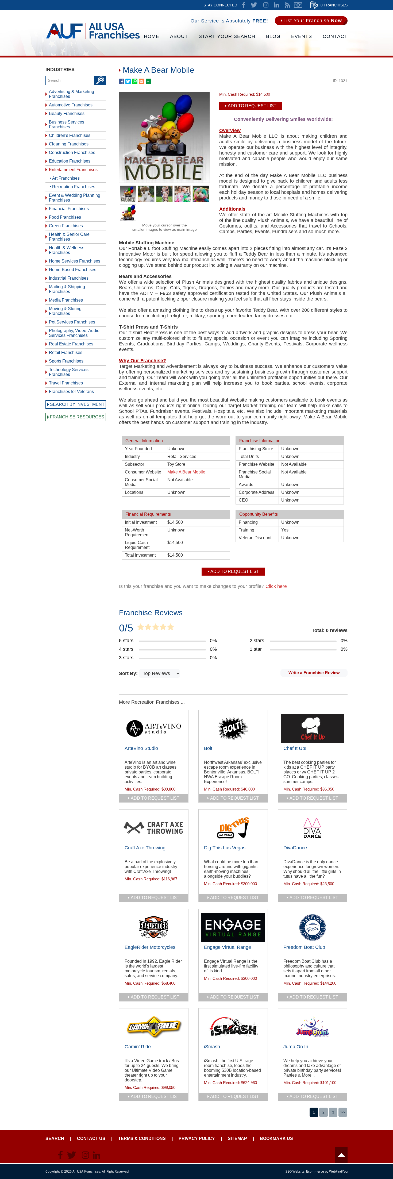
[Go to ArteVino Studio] (154, 728)
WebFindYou (338, 1171)
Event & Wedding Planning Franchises (74, 197)
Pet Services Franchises (72, 322)
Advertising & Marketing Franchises (71, 94)
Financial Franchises (69, 208)
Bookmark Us (276, 1138)
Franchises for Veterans (71, 391)
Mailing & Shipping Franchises (67, 289)
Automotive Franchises (71, 105)
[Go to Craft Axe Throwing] (154, 828)
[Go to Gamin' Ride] (154, 1026)
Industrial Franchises (68, 278)
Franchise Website (256, 464)
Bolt (208, 748)
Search (54, 1138)
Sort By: (129, 673)
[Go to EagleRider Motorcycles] (154, 927)
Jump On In (295, 1046)
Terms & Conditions (142, 1138)
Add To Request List (252, 105)
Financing (248, 522)
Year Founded (138, 448)
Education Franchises (69, 161)
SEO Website (295, 1171)
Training (246, 530)
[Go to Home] (92, 38)
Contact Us (91, 1138)
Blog (273, 36)
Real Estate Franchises (71, 344)
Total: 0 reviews (330, 630)
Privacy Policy (197, 1138)
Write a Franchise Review (314, 673)
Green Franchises (66, 226)
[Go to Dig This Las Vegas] (233, 828)
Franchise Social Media (255, 474)
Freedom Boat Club (304, 947)
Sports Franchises (66, 361)
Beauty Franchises (66, 113)
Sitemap (237, 1138)
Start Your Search (227, 36)
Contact (335, 36)
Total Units (249, 456)
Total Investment (140, 555)
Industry (132, 456)
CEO (243, 500)
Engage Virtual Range (227, 947)
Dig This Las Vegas (224, 847)
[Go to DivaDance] (312, 828)
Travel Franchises (66, 383)
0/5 (126, 628)
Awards (246, 484)
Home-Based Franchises (72, 269)
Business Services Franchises (66, 124)
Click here (276, 586)
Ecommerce (315, 1171)
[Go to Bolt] (233, 728)
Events (301, 36)
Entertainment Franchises (73, 169)
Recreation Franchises (73, 186)
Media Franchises (66, 300)
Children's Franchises (69, 135)
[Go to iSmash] (233, 1026)
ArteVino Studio (141, 748)
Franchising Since (256, 448)
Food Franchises (65, 217)
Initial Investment (141, 522)
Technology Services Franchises (68, 372)
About (179, 36)
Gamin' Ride (138, 1046)
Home (151, 36)
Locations (134, 492)
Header (341, 1155)
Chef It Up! (294, 748)
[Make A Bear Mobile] (164, 181)
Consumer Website (143, 472)
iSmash (212, 1046)
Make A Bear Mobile (186, 472)
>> (343, 1112)
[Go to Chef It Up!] (312, 728)
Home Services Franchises (74, 261)
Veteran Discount (255, 537)
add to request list (155, 798)
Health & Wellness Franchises (66, 250)
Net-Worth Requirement (137, 532)
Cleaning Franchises (68, 144)
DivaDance (295, 847)
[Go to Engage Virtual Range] (233, 927)
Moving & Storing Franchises (65, 311)
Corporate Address (256, 492)
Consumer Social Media (141, 482)
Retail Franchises (65, 352)
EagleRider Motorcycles (150, 947)
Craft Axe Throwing (145, 847)
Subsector (134, 464)
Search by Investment (77, 404)
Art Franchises (66, 178)
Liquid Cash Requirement (137, 545)
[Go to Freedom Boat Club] (312, 927)
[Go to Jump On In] (312, 1026)
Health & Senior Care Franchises (69, 236)
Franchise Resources (77, 417)
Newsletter (298, 5)
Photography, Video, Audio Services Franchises (74, 333)
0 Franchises (334, 5)
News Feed (287, 5)
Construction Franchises (72, 152)
